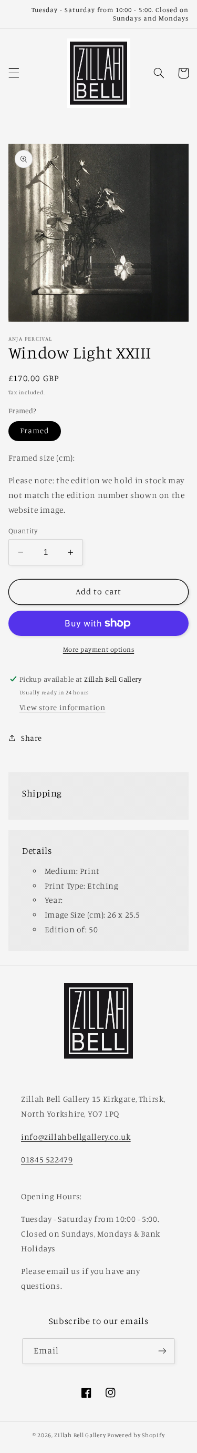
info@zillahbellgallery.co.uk (76, 1137)
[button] (14, 73)
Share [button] (31, 737)
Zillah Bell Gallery (80, 1435)
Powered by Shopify (135, 1435)
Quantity (22, 530)
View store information (62, 707)
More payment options (98, 649)
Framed (34, 430)
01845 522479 (47, 1160)
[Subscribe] (162, 1351)
